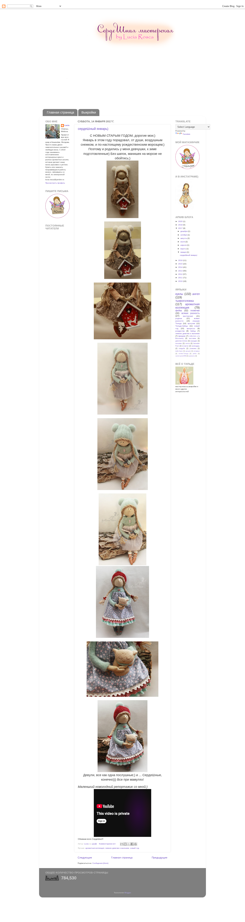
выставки (192, 338)
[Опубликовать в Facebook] (132, 844)
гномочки (195, 310)
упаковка (193, 348)
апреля (183, 245)
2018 (180, 225)
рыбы (195, 353)
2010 (180, 281)
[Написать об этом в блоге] (125, 844)
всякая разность (191, 313)
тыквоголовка (184, 300)
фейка (178, 310)
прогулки (191, 323)
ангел (196, 293)
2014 (180, 267)
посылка (178, 343)
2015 (180, 264)
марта (183, 249)
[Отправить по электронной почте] (122, 844)
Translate (186, 134)
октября (184, 235)
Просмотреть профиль (55, 183)
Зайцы (193, 331)
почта (187, 343)
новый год (134, 848)
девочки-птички (181, 341)
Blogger (127, 893)
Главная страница (60, 112)
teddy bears (179, 351)
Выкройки (88, 112)
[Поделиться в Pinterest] (135, 844)
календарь (196, 346)
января (183, 252)
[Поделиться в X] (128, 844)
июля (182, 242)
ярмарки (181, 336)
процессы (191, 328)
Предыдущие (159, 857)
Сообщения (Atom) (100, 863)
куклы (179, 293)
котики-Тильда (183, 353)
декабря (184, 231)
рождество (180, 331)
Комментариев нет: (108, 844)
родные (178, 318)
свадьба (182, 348)
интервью (197, 351)
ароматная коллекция (94, 848)
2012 (180, 274)
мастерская (188, 316)
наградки (193, 341)
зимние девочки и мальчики (117, 848)
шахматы (192, 356)
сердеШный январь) (93, 129)
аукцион (188, 351)
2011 (180, 278)
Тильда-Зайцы (181, 326)
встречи (185, 346)
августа (183, 238)
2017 (180, 228)
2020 (180, 221)
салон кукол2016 (180, 356)
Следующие (85, 857)
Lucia (67, 125)
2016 (180, 260)
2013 (180, 271)
